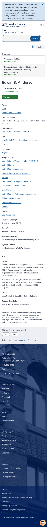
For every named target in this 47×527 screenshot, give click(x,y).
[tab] (23, 60)
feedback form (28, 319)
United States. (8, 165)
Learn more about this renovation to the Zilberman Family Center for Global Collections (19, 13)
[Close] (42, 4)
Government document (11, 112)
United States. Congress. (12, 169)
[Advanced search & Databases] (43, 38)
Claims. (5, 206)
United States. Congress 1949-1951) (17, 131)
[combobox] (16, 38)
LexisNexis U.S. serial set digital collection (19, 140)
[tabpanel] (23, 93)
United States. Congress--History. (16, 173)
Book (4, 108)
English (5, 152)
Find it (35, 38)
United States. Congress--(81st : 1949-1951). (20, 160)
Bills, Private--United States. (14, 185)
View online (8, 97)
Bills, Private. (7, 189)
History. (5, 177)
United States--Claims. (11, 202)
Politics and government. (12, 198)
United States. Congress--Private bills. (18, 181)
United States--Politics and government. (19, 194)
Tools (39, 47)
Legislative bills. (8, 214)
